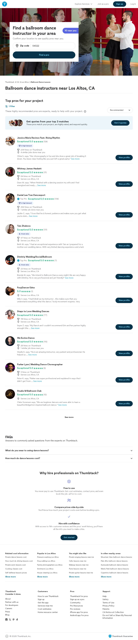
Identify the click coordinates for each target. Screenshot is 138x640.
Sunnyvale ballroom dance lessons (114, 565)
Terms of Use (108, 603)
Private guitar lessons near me (81, 573)
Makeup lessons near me (78, 565)
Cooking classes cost (13, 569)
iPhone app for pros (79, 612)
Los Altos (25, 82)
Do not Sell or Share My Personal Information (117, 616)
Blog (7, 615)
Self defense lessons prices (16, 573)
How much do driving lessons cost (19, 561)
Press (7, 612)
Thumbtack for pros (79, 596)
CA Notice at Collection (113, 612)
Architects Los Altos (45, 569)
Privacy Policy (108, 606)
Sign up (41, 599)
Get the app (43, 603)
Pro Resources (76, 606)
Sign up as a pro (77, 599)
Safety (105, 599)
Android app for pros (79, 615)
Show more (10, 577)
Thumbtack (9, 82)
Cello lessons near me (77, 561)
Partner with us (11, 602)
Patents (106, 609)
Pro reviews (75, 609)
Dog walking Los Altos (46, 561)
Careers (8, 608)
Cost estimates (44, 609)
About (8, 599)
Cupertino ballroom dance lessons (114, 573)
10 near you (70, 30)
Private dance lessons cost (16, 557)
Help (105, 596)
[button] (22, 198)
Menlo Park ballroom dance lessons (115, 569)
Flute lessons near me (77, 569)
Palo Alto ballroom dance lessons (114, 561)
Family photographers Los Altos (49, 565)
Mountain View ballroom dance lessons (116, 557)
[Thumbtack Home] (4, 4)
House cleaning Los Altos (47, 573)
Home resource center (48, 612)
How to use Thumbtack (48, 596)
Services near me (45, 606)
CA (18, 82)
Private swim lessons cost (15, 565)
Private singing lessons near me (81, 557)
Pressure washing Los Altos (48, 557)
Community (75, 603)
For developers (11, 605)
